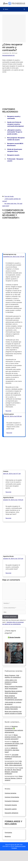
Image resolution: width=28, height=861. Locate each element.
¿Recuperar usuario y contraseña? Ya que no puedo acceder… (14, 132)
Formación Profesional (12, 801)
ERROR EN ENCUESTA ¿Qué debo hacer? (12, 750)
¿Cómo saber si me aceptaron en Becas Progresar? (11, 682)
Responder (8, 410)
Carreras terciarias (10, 793)
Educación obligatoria (11, 813)
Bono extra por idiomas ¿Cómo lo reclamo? (13, 778)
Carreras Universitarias (12, 797)
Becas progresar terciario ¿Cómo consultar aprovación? (13, 737)
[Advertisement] (14, 28)
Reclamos (8, 836)
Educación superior (11, 809)
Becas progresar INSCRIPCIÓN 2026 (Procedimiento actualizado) (13, 697)
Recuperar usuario (13, 155)
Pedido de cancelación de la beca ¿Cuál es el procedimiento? (14, 743)
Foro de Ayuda (9, 196)
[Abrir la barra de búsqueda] (24, 9)
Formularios (8, 832)
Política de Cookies (20, 846)
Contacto (14, 848)
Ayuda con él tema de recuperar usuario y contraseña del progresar (15, 124)
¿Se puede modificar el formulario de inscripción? (13, 756)
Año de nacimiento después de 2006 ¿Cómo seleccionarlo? (13, 763)
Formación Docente (11, 805)
